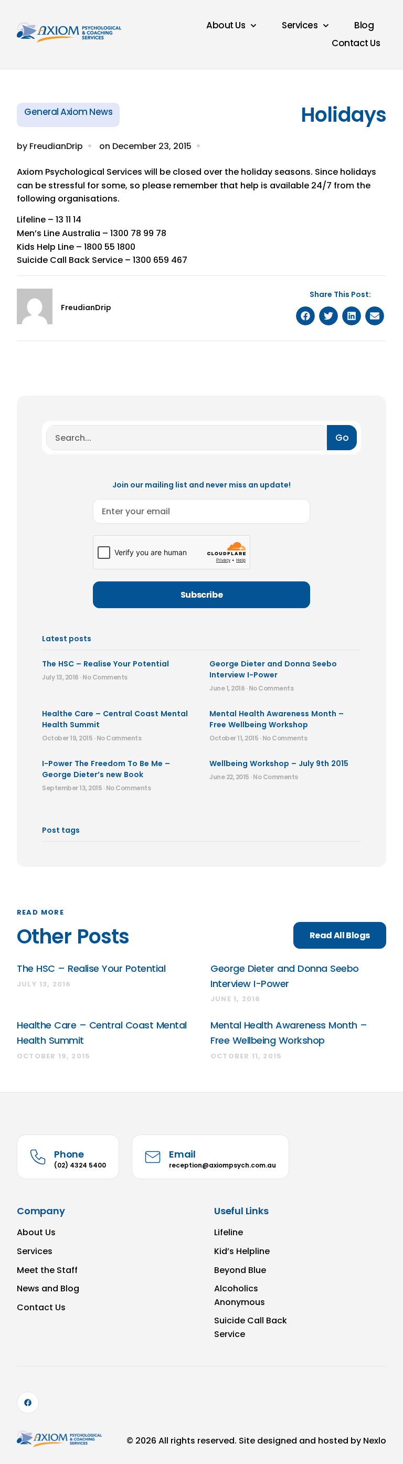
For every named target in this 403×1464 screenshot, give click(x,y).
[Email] (153, 1157)
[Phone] (38, 1157)
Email (182, 1154)
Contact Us (356, 43)
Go (341, 437)
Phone (69, 1154)
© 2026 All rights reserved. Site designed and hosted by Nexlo (256, 1441)
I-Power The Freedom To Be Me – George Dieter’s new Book (106, 769)
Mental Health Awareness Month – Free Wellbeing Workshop (276, 719)
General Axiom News (68, 111)
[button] (305, 315)
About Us (225, 25)
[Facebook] (28, 1403)
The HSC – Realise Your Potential (105, 664)
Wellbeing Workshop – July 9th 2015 (278, 763)
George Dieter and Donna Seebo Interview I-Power (273, 669)
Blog (364, 25)
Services (299, 25)
